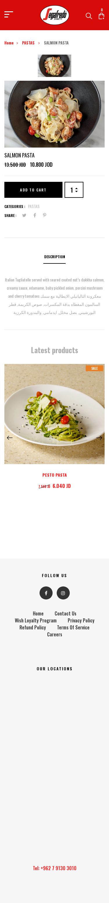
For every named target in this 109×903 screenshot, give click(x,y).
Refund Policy (32, 627)
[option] (54, 68)
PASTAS (28, 43)
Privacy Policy (81, 620)
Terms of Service (73, 627)
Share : (10, 215)
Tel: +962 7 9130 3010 (54, 868)
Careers (54, 634)
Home (9, 43)
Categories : (14, 206)
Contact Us (65, 613)
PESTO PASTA (54, 475)
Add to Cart (33, 189)
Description (54, 256)
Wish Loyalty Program (36, 620)
